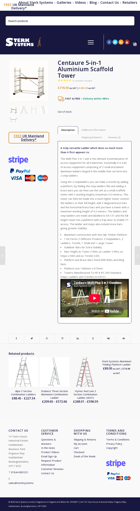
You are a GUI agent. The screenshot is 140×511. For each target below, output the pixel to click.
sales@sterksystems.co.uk (24, 483)
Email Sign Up (49, 456)
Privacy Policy (114, 443)
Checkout (79, 452)
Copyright (112, 447)
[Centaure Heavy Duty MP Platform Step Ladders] (137, 255)
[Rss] (121, 42)
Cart (76, 447)
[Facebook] (109, 42)
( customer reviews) (82, 80)
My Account (80, 443)
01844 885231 (20, 472)
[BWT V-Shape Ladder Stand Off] (2, 255)
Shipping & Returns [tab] (91, 137)
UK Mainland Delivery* (19, 6)
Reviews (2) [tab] (114, 137)
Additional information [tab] (93, 129)
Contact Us (47, 473)
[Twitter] (115, 42)
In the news (48, 447)
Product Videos (50, 452)
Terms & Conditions (118, 439)
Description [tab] (68, 130)
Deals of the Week (84, 456)
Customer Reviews (52, 469)
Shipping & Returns (85, 439)
